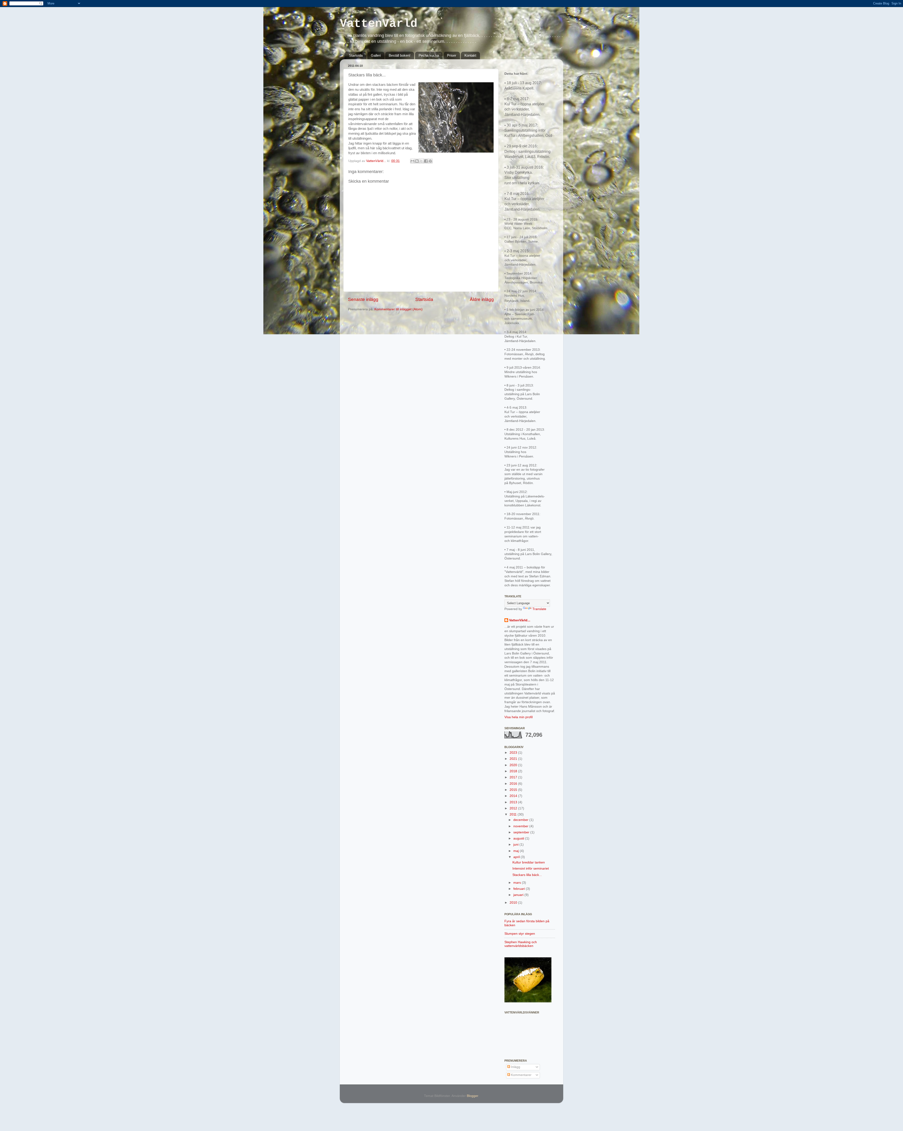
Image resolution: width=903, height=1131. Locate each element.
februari (519, 889)
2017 (514, 777)
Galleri (376, 55)
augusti (519, 838)
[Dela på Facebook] (426, 161)
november (521, 826)
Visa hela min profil (518, 717)
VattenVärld (378, 23)
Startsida (356, 55)
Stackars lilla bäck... (527, 875)
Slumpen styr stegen (519, 933)
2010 (514, 902)
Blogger (472, 1096)
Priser (451, 55)
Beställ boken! (399, 55)
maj (516, 851)
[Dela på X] (421, 161)
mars (517, 882)
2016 (514, 783)
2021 (514, 759)
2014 (514, 796)
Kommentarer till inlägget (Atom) (398, 309)
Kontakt (470, 55)
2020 (514, 765)
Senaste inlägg (363, 299)
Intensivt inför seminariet (530, 868)
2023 (514, 752)
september (521, 832)
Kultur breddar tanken (528, 862)
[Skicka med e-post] (412, 161)
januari (518, 895)
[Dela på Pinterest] (430, 161)
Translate (539, 609)
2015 (514, 790)
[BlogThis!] (417, 161)
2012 (514, 808)
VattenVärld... (519, 620)
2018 (514, 771)
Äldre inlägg (482, 299)
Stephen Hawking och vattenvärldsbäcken (520, 944)
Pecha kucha (429, 55)
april (517, 857)
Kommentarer (520, 1075)
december (521, 820)
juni (516, 844)
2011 (514, 814)
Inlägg (515, 1067)
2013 (514, 802)
